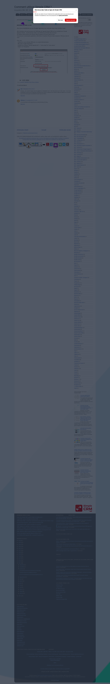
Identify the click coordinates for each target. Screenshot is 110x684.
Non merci (60, 20)
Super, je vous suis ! (70, 20)
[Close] (76, 10)
